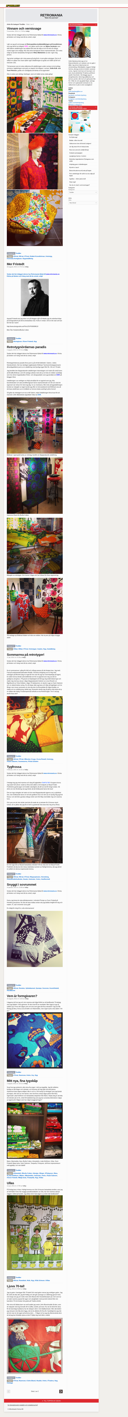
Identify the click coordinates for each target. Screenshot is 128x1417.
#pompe (39, 988)
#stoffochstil (45, 879)
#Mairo (21, 1175)
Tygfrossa (14, 767)
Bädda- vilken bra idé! (75, 140)
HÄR (39, 395)
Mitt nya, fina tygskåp (22, 1081)
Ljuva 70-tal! (15, 1286)
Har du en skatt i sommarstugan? (79, 185)
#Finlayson (49, 1173)
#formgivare (17, 341)
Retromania (51, 15)
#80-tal (15, 988)
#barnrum (22, 1075)
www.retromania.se (50, 773)
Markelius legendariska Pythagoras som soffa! (81, 160)
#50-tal (15, 256)
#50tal (15, 649)
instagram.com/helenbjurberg (77, 99)
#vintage (10, 1383)
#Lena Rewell (41, 759)
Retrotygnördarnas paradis (26, 347)
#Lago (33, 759)
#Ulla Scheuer (40, 1280)
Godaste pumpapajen (75, 153)
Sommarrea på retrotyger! (25, 654)
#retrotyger (33, 649)
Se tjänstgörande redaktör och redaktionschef (23, 1405)
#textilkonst (11, 990)
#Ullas (41, 1177)
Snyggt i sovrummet (21, 884)
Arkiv (69, 200)
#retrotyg (49, 256)
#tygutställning (27, 258)
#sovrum (45, 988)
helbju (28, 31)
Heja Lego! (72, 182)
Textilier (18, 253)
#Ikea (55, 1173)
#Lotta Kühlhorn (12, 1175)
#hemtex (22, 988)
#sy (32, 1075)
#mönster (32, 879)
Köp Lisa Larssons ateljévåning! (79, 150)
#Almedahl (17, 1173)
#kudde (39, 1380)
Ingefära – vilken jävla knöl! (77, 179)
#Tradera (50, 1380)
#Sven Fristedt (28, 341)
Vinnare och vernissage (24, 28)
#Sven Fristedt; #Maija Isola (16, 1177)
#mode (25, 879)
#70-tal (26, 256)
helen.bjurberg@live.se (75, 91)
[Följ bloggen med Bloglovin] (75, 104)
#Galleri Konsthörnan (37, 256)
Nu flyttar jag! (73, 137)
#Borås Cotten (27, 1173)
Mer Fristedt (15, 264)
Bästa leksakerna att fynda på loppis (80, 170)
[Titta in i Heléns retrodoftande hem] (79, 121)
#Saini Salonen (12, 761)
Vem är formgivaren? (22, 996)
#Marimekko (29, 1175)
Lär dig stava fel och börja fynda (79, 146)
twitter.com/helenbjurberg (76, 102)
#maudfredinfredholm (14, 879)
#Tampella (30, 1177)
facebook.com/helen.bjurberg (77, 95)
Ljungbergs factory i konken (77, 156)
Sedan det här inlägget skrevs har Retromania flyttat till (26, 274)
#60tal (20, 649)
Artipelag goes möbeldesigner (78, 164)
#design (35, 1173)
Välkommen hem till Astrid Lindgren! (80, 143)
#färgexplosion (35, 877)
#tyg (35, 341)
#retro (38, 879)
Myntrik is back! (74, 167)
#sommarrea (22, 761)
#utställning (51, 649)
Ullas (10, 1183)
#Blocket (27, 759)
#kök (28, 1280)
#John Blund (31, 1380)
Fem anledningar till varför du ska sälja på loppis (82, 174)
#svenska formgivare (14, 258)
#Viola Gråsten (33, 761)
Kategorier (71, 189)
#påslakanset (30, 988)
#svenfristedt (54, 988)
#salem (39, 649)
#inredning (45, 877)
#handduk (22, 1280)
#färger (41, 1173)
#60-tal (21, 256)
